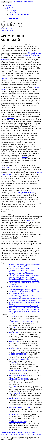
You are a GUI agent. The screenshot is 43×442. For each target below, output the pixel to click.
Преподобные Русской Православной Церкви (24, 291)
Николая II (10, 118)
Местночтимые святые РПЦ (18, 286)
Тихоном (24, 157)
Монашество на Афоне (16, 293)
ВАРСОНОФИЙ (14, 393)
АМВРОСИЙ (13, 332)
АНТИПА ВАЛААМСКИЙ (18, 359)
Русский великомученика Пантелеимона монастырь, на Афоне (23, 296)
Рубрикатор (9, 7)
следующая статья (7, 30)
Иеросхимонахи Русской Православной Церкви (25, 298)
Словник (8, 5)
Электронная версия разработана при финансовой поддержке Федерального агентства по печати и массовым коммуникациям (21, 434)
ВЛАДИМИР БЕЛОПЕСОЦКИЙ (20, 407)
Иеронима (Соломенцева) (30, 55)
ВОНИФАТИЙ (14, 415)
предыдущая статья (7, 28)
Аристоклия (5, 59)
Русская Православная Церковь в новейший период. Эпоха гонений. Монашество (24, 276)
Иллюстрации (13, 12)
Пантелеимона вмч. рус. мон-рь (25, 52)
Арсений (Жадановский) (26, 192)
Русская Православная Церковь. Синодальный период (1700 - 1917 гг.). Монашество (25, 273)
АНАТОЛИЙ (13, 341)
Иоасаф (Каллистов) (22, 194)
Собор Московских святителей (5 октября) (23, 306)
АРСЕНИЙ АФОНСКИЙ (17, 375)
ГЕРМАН (12, 316)
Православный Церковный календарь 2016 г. (24, 281)
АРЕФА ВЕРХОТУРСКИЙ (18, 370)
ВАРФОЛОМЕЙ (14, 398)
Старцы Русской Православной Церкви (22, 300)
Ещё (6, 9)
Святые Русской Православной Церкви (22, 279)
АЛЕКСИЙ (13, 327)
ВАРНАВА (12, 386)
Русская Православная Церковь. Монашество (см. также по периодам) (24, 265)
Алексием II (31, 220)
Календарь (12, 11)
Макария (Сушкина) (34, 54)
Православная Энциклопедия (23, 2)
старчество (5, 167)
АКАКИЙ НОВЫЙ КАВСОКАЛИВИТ (22, 322)
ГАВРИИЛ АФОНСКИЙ (17, 422)
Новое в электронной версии (19, 14)
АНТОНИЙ (13, 363)
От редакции (13, 18)
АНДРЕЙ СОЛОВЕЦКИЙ (18, 354)
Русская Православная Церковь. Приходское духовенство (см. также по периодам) (24, 269)
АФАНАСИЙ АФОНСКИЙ (18, 379)
